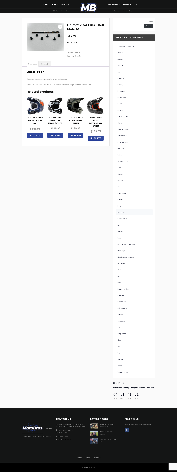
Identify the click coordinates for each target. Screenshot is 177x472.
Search (150, 21)
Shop (88, 458)
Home (79, 458)
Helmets (78, 56)
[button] (60, 27)
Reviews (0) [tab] (45, 64)
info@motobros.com (64, 440)
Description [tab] (32, 64)
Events (97, 458)
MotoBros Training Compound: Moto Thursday (133, 387)
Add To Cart (35, 135)
